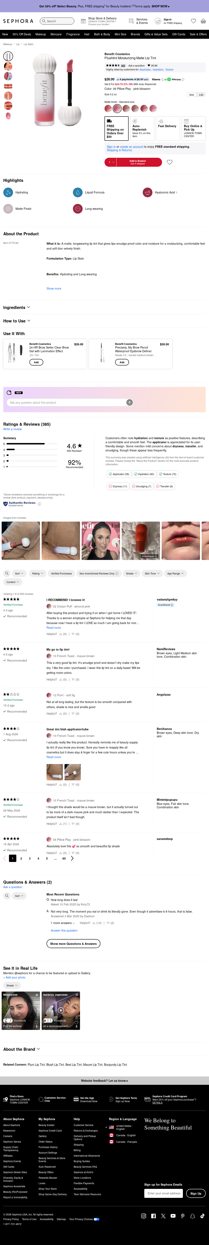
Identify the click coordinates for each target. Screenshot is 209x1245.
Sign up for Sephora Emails (163, 1184)
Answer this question (64, 930)
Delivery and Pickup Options (85, 1137)
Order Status (45, 1141)
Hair (87, 34)
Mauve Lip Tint (92, 1064)
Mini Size (120, 34)
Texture (169, 69)
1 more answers (61, 923)
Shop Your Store (48, 1188)
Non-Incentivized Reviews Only (97, 573)
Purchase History (48, 1147)
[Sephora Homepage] (18, 21)
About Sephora (11, 1125)
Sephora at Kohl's (83, 1172)
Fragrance (73, 34)
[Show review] (21, 541)
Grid (191, 94)
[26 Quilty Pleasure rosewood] (108, 108)
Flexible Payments (84, 1183)
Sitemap (61, 1219)
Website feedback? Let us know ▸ (104, 1080)
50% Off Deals (22, 34)
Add (36, 362)
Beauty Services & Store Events (52, 1159)
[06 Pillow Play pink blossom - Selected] (117, 108)
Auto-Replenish (47, 1166)
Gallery (43, 1136)
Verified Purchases (61, 573)
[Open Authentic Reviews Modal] (39, 504)
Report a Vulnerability (15, 1197)
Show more (54, 288)
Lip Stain (28, 44)
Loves (42, 1183)
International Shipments (87, 1155)
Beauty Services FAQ (85, 1166)
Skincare (56, 34)
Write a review (12, 429)
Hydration (158, 69)
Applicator (145, 69)
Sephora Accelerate (14, 1186)
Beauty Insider (46, 1125)
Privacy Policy (11, 1219)
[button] (162, 80)
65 (64, 858)
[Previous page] (4, 858)
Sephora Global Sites (15, 1172)
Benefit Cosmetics (117, 54)
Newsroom (9, 1130)
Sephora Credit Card (50, 1130)
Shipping (79, 1144)
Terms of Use (29, 1219)
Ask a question (136, 65)
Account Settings (48, 1152)
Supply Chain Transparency (10, 1148)
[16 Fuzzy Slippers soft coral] (153, 108)
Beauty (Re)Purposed (15, 1191)
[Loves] (193, 21)
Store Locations (82, 1177)
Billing (77, 1150)
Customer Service (83, 1125)
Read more (54, 627)
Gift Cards (178, 34)
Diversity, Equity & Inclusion (13, 1179)
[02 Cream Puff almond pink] (135, 108)
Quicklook (13, 354)
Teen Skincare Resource (87, 1194)
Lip (18, 44)
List (201, 94)
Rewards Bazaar (48, 1177)
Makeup (41, 34)
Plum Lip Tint (36, 1064)
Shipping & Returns (119, 150)
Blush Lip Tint (55, 1064)
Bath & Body (102, 34)
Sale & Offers (198, 34)
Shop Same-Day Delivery (53, 1194)
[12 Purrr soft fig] (144, 108)
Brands (135, 34)
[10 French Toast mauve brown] (126, 108)
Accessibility (80, 1188)
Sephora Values (12, 1141)
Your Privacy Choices (81, 1219)
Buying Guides (82, 1161)
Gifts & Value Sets (156, 34)
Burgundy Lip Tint (115, 1064)
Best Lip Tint (74, 1064)
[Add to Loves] (169, 162)
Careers (7, 1136)
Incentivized (148, 556)
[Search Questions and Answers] (7, 896)
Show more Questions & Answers (73, 944)
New (5, 34)
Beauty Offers (46, 1172)
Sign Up (195, 1193)
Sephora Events (12, 1161)
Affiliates (8, 1155)
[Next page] (72, 858)
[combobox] (57, 21)
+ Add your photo (14, 977)
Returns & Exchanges (86, 1130)
